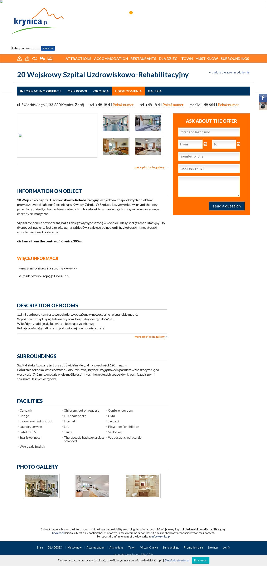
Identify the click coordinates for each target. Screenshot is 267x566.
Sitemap (213, 547)
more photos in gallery (150, 167)
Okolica (101, 91)
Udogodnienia (128, 91)
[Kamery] (42, 58)
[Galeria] (50, 58)
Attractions (78, 58)
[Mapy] (20, 58)
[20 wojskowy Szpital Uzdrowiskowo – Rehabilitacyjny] (113, 133)
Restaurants (143, 58)
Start (40, 547)
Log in (226, 547)
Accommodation (111, 58)
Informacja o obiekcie (40, 91)
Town (187, 58)
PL (250, 4)
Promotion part (194, 547)
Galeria (155, 91)
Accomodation (96, 547)
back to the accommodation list (231, 72)
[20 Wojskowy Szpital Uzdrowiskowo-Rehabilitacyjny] (57, 135)
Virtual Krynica (149, 547)
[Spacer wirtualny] (35, 58)
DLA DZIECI (169, 58)
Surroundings (235, 58)
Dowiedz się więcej (177, 560)
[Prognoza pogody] (27, 58)
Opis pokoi (77, 91)
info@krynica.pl (161, 536)
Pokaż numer (123, 104)
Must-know (206, 58)
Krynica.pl (58, 533)
